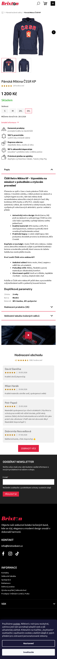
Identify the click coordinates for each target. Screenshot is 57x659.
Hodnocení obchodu (29, 355)
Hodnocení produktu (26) (16, 307)
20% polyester (30, 301)
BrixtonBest (3, 554)
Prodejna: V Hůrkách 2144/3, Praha (15, 593)
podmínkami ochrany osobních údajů (36, 487)
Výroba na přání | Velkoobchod (13, 590)
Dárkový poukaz (8, 586)
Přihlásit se (11, 494)
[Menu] (53, 3)
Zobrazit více (28, 448)
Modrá (16, 297)
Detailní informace (8, 122)
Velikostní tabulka (8, 576)
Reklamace (6, 583)
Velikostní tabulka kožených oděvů (21, 315)
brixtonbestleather (10, 554)
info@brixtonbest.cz (12, 546)
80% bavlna (18, 301)
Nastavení (28, 643)
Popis (7, 169)
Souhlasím (28, 652)
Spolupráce (6, 579)
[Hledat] (38, 3)
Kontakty (5, 572)
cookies (16, 623)
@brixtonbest (17, 554)
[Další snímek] (54, 32)
